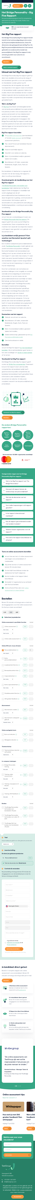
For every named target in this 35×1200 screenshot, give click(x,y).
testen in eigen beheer (25, 352)
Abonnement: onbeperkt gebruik (11, 718)
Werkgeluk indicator (10, 740)
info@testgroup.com (10, 1181)
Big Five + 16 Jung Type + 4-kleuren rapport (28, 435)
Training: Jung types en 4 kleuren (11, 784)
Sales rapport (6, 446)
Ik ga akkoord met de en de (15, 942)
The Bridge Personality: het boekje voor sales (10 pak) (11, 817)
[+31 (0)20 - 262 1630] (25, 6)
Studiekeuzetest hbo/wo (11, 693)
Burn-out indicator (9, 734)
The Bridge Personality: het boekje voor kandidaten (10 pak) (11, 809)
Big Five (6, 106)
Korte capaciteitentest (11, 684)
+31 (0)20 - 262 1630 (10, 1179)
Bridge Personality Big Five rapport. (15, 219)
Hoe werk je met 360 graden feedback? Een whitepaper (12, 1117)
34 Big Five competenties (17, 364)
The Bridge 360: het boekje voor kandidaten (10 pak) (11, 825)
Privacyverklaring (11, 944)
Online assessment (10, 626)
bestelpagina (22, 990)
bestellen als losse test (14, 135)
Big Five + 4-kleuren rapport (17, 435)
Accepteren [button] (17, 1196)
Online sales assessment (11, 638)
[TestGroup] (7, 6)
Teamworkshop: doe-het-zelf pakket (11, 751)
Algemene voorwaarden (13, 942)
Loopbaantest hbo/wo (11, 665)
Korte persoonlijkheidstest (10, 659)
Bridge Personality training (9, 765)
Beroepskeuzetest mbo (11, 670)
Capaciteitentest (9, 676)
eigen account (16, 138)
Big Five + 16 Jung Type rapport (6, 435)
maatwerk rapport (17, 446)
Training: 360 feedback (11, 793)
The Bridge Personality (13, 246)
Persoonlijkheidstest (10, 650)
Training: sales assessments (8, 775)
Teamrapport (28, 445)
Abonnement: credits (10, 709)
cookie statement (26, 1190)
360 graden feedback (10, 699)
